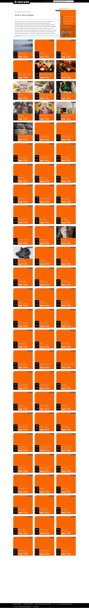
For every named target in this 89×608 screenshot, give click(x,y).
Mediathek (17, 604)
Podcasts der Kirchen (43, 604)
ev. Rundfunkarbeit (65, 604)
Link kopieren (66, 23)
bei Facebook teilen (68, 19)
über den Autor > (69, 32)
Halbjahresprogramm (66, 27)
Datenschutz (50, 1)
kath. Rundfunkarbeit (22, 606)
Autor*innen (28, 604)
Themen (36, 606)
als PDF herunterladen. (69, 16)
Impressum (45, 1)
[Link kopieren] (25, 57)
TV (54, 604)
